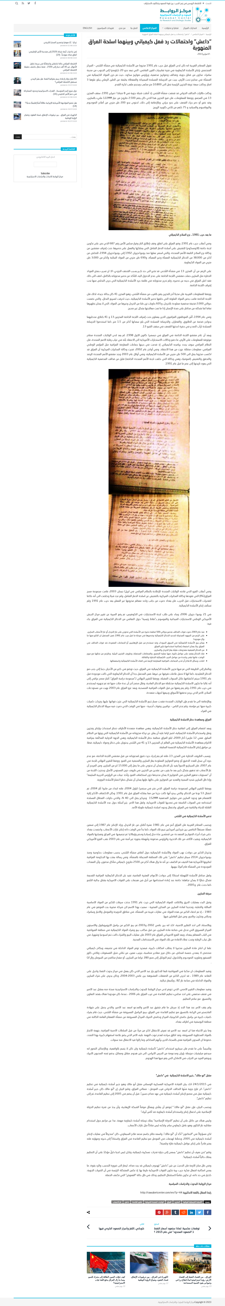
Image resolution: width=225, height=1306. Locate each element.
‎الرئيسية (208, 34)
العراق (169, 1202)
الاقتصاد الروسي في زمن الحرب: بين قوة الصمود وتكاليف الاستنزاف (172, 3)
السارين (177, 1202)
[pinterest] (159, 1212)
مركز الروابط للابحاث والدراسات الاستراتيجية (45, 176)
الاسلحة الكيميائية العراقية (192, 1202)
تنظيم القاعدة (137, 1202)
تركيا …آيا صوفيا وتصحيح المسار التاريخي (60, 42)
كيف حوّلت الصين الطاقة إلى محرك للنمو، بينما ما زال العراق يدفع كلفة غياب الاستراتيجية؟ (106, 1279)
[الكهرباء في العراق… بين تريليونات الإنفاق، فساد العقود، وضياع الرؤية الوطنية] (149, 1262)
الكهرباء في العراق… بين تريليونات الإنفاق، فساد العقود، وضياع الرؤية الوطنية (149, 1278)
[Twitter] (29, 3)
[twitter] (199, 1212)
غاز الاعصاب (117, 1202)
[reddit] (183, 1212)
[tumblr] (175, 1212)
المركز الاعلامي (198, 34)
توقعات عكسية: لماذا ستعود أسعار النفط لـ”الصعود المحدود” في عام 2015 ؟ (177, 1228)
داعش (127, 1202)
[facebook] (207, 1212)
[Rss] (23, 3)
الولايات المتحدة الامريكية (154, 1202)
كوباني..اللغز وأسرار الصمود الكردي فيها (121, 1226)
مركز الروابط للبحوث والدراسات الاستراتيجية (176, 1302)
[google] (167, 1212)
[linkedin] (191, 1212)
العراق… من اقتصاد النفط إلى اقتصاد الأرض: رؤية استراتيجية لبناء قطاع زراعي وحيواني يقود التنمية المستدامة (193, 1279)
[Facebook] (35, 3)
